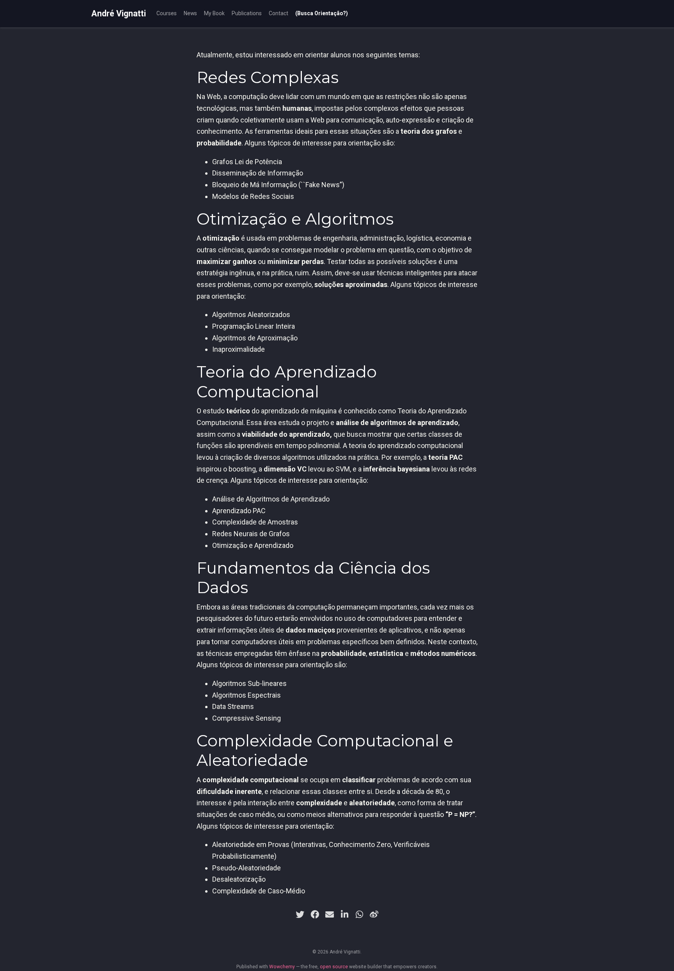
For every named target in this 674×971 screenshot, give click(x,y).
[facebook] (315, 914)
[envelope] (329, 914)
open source (334, 966)
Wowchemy (282, 966)
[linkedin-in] (344, 914)
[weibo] (374, 914)
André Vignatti (118, 13)
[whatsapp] (359, 914)
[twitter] (300, 914)
